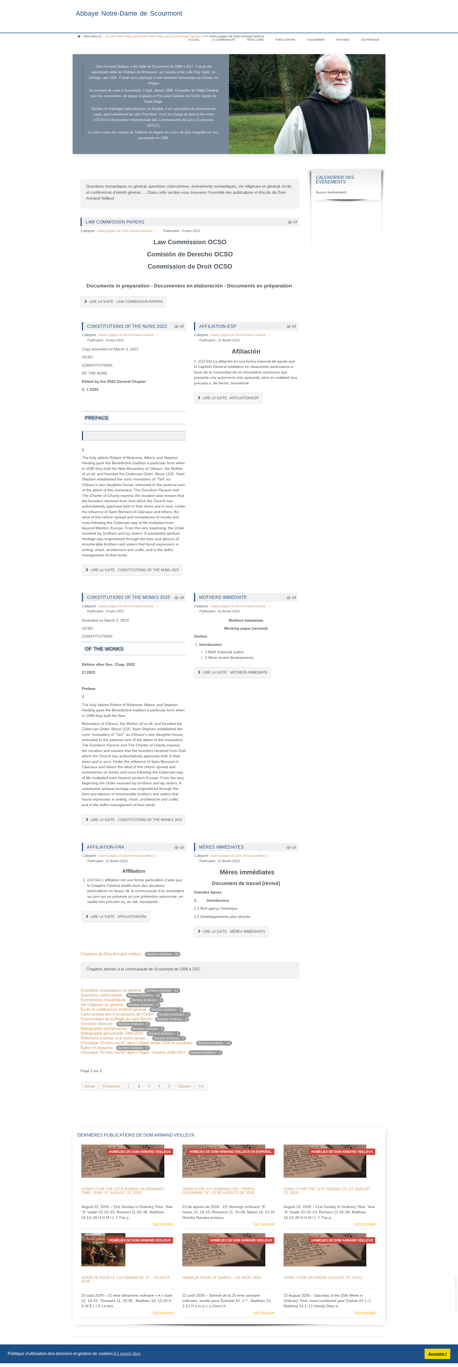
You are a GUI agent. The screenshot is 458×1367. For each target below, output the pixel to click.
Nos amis (342, 39)
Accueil (194, 39)
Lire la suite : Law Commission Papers (125, 302)
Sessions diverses (97, 1023)
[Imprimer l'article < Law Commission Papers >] (290, 222)
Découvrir (163, 1225)
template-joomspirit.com (456, 1292)
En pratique (370, 39)
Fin (201, 1086)
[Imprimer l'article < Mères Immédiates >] (288, 847)
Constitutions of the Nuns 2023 (127, 326)
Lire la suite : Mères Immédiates (233, 932)
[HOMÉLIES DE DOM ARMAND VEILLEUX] (122, 1161)
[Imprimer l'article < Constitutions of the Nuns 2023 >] (176, 326)
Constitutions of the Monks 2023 (128, 597)
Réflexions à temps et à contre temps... (115, 1038)
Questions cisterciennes (102, 995)
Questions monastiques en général (111, 990)
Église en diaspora (96, 1047)
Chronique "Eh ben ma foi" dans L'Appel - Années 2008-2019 (133, 1052)
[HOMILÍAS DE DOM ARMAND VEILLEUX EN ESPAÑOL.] (223, 1161)
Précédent (111, 1086)
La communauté (223, 39)
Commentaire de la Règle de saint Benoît (116, 1019)
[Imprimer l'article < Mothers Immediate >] (288, 597)
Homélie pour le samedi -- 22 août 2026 (221, 1277)
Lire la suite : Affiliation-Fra (118, 917)
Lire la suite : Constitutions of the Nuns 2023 (134, 570)
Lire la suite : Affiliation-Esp (230, 398)
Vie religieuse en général (102, 1004)
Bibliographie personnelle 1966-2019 (112, 1033)
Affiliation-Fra (106, 847)
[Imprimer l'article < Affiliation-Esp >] (288, 326)
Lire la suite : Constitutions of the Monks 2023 (136, 820)
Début (90, 1086)
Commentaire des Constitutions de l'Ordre (117, 1014)
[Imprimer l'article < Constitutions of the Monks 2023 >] (176, 597)
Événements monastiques (103, 1000)
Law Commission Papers (115, 222)
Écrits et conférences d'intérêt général (113, 1009)
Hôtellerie (255, 39)
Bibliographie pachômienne (104, 1028)
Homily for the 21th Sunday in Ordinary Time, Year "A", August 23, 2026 (122, 1191)
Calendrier (315, 39)
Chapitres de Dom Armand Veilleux (111, 954)
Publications (285, 39)
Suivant (184, 1086)
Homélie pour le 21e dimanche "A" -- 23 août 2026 (125, 1279)
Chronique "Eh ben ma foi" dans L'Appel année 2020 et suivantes (136, 1043)
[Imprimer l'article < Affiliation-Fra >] (176, 847)
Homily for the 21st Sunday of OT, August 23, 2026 (327, 1191)
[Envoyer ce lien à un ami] (295, 222)
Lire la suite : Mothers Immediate (235, 672)
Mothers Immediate (223, 597)
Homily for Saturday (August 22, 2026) (323, 1277)
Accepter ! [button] (437, 1354)
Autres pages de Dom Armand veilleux (125, 231)
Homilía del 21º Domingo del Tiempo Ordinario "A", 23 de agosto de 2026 (218, 1191)
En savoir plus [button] (127, 1353)
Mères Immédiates (221, 847)
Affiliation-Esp (218, 326)
